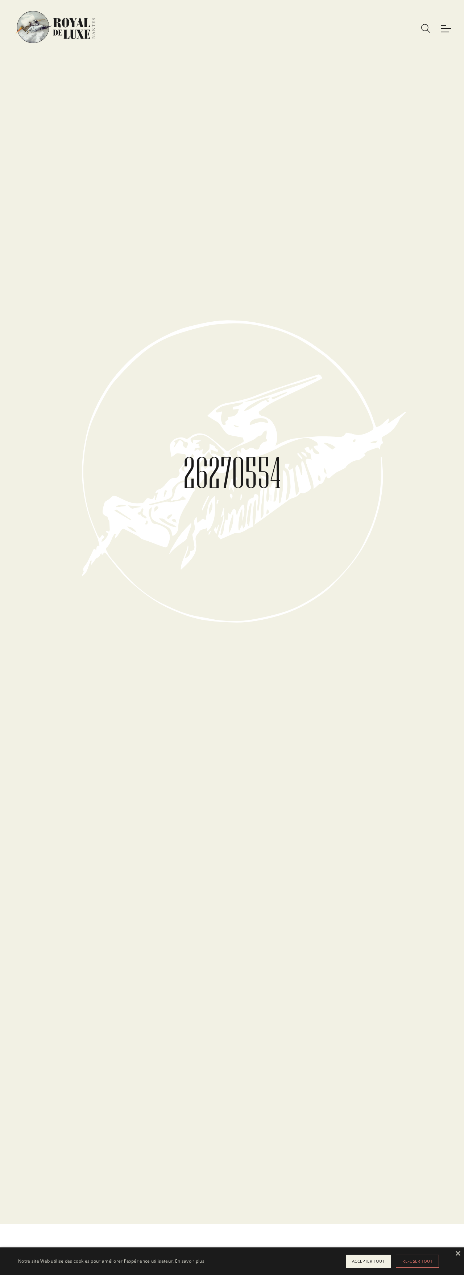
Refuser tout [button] (417, 1261)
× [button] (457, 1253)
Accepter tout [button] (368, 1261)
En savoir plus (189, 1261)
